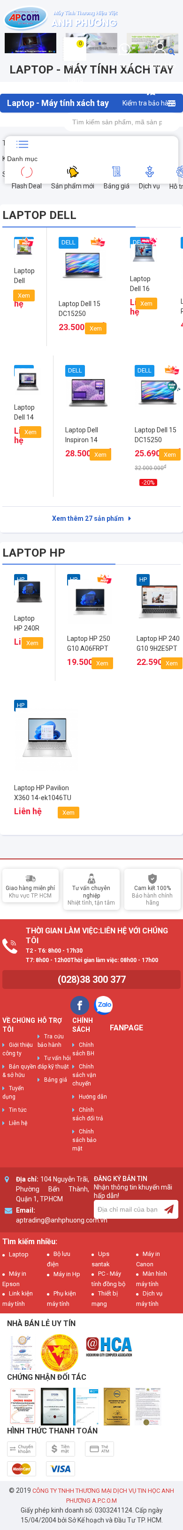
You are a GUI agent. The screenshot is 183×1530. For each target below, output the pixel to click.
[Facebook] (79, 1005)
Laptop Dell (39, 215)
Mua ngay (82, 324)
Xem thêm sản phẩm (88, 518)
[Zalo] (103, 1005)
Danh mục (22, 158)
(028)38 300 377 (92, 979)
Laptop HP (33, 552)
